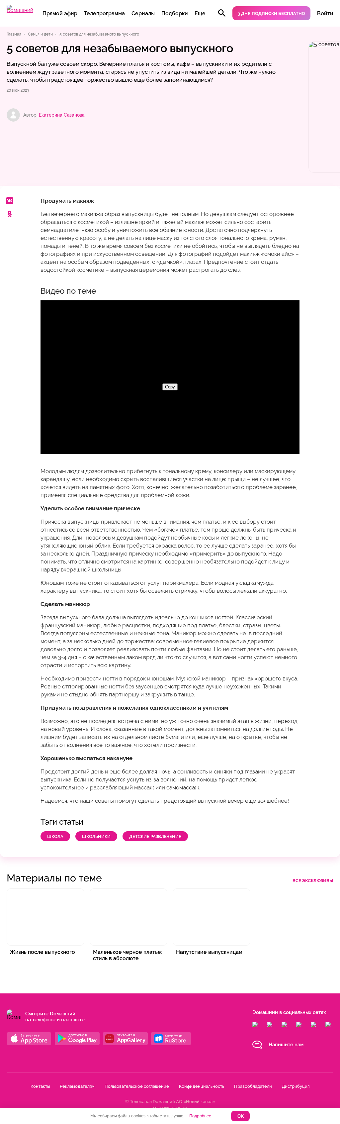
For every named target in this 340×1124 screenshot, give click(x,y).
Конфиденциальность (201, 1086)
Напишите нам (286, 1045)
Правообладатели (253, 1086)
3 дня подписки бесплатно (271, 13)
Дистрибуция (295, 1086)
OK (240, 1116)
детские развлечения (155, 836)
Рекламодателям (77, 1086)
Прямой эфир (59, 13)
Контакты (40, 1086)
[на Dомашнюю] (20, 10)
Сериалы (143, 13)
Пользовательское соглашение (137, 1086)
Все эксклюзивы (313, 880)
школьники (96, 836)
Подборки (174, 13)
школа (55, 836)
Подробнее (200, 1116)
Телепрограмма (104, 13)
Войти (325, 13)
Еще (200, 13)
